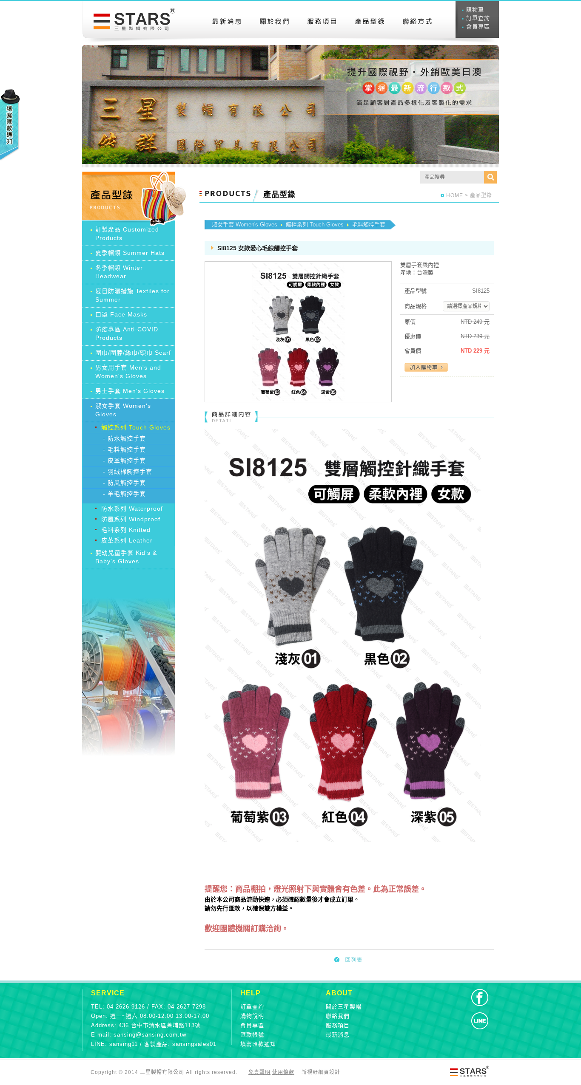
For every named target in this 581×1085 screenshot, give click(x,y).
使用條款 (283, 1072)
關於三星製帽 (344, 1006)
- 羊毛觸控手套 (124, 493)
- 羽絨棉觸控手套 (127, 471)
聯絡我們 (338, 1016)
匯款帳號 (252, 1034)
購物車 (475, 9)
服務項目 (338, 1025)
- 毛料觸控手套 (124, 449)
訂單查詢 (478, 18)
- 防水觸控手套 (124, 438)
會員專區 (478, 26)
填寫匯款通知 (258, 1044)
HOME (454, 195)
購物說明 (252, 1016)
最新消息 (338, 1034)
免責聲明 (259, 1072)
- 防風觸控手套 (124, 482)
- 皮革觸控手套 (124, 460)
